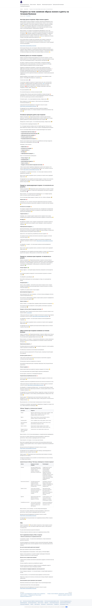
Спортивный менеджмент (25, 6)
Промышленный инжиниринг (58, 4)
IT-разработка (56, 604)
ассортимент (29, 312)
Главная (21, 9)
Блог (21, 601)
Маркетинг (39, 4)
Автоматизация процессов (47, 4)
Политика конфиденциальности (65, 601)
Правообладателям (23, 602)
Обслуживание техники (64, 604)
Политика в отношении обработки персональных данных (33, 601)
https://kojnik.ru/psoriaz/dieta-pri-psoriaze (28, 45)
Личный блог (26, 9)
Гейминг (31, 604)
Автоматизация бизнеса (24, 4)
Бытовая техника (50, 604)
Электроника (43, 604)
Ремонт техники (33, 4)
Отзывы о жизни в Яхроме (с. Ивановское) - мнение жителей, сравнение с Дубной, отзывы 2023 (59, 594)
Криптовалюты (37, 604)
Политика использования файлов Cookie (52, 601)
